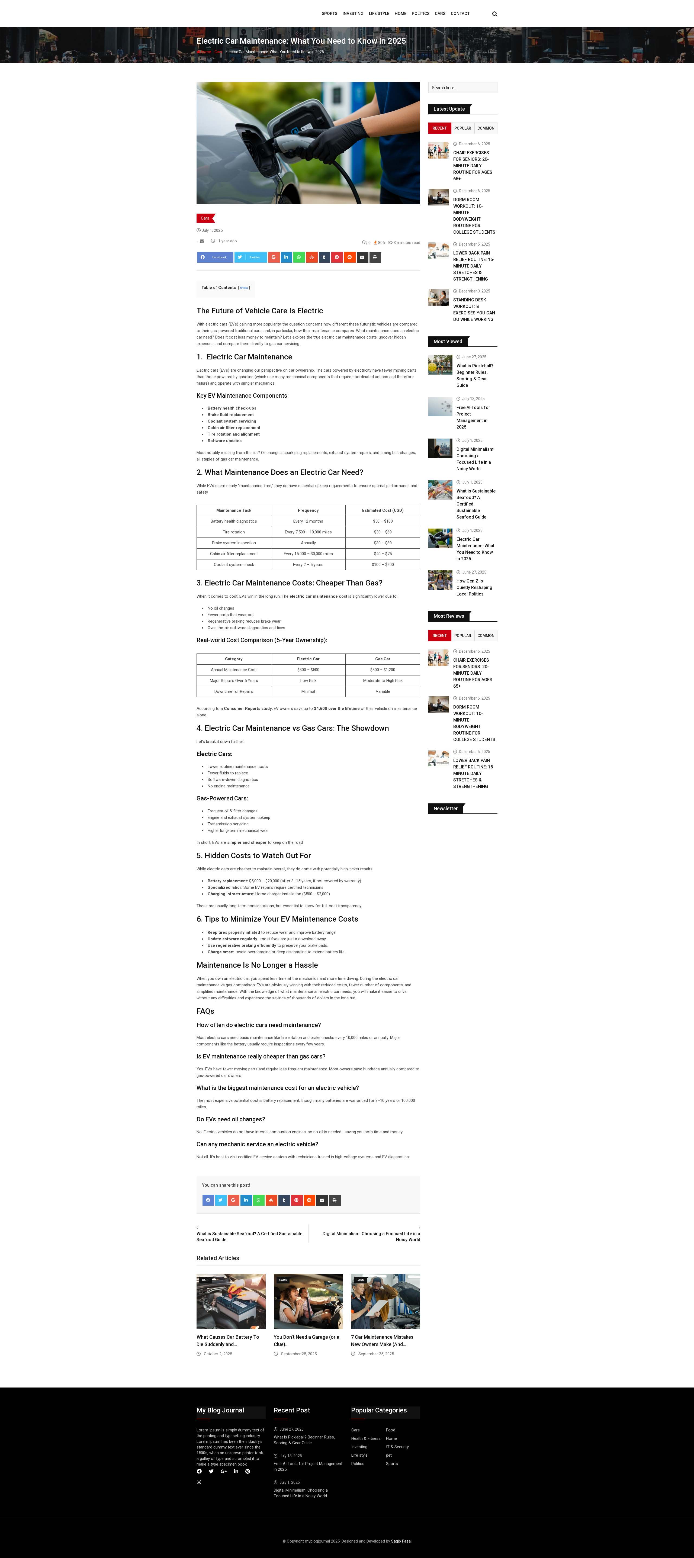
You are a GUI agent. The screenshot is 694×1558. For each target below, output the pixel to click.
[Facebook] (208, 1200)
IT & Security (397, 1446)
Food (390, 1430)
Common (485, 128)
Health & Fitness (366, 1438)
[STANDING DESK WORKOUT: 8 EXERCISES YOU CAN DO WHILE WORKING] (438, 297)
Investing (353, 13)
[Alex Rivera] (201, 241)
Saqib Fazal (401, 1541)
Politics (420, 13)
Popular (462, 128)
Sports (329, 13)
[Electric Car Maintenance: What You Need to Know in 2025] (440, 538)
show (244, 288)
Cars (440, 13)
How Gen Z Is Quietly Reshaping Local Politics (474, 587)
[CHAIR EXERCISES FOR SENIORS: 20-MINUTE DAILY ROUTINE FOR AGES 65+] (438, 150)
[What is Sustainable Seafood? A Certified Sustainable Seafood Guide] (440, 490)
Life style (379, 13)
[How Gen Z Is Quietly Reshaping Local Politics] (440, 580)
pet (389, 1455)
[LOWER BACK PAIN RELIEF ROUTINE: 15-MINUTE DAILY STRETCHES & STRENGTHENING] (438, 250)
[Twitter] (221, 1200)
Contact (460, 13)
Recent (440, 128)
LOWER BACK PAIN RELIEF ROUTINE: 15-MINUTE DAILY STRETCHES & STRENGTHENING (473, 266)
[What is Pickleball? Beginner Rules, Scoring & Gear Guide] (440, 364)
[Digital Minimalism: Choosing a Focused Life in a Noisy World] (440, 448)
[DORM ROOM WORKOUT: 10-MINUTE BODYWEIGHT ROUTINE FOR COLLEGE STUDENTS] (438, 197)
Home (400, 13)
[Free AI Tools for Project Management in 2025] (440, 406)
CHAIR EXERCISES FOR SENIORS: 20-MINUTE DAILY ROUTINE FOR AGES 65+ (472, 165)
